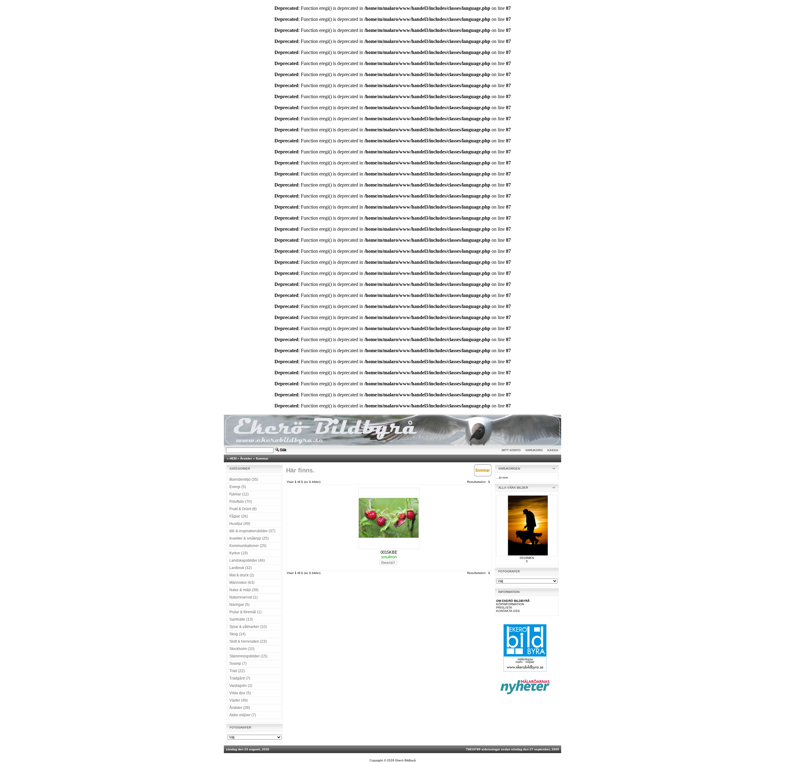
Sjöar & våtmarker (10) (248, 627)
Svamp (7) (238, 663)
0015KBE (389, 552)
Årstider (246, 458)
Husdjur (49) (239, 523)
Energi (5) (237, 487)
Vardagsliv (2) (240, 685)
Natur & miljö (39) (243, 590)
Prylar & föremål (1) (245, 612)
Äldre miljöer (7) (242, 715)
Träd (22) (237, 671)
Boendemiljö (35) (243, 479)
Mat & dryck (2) (241, 575)
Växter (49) (238, 700)
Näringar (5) (239, 604)
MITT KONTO (511, 450)
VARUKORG (534, 450)
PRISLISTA (504, 607)
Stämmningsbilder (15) (248, 656)
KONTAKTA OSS (508, 611)
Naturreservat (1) (243, 597)
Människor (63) (242, 582)
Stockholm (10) (242, 649)
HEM (233, 458)
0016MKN (527, 558)
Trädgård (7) (239, 678)
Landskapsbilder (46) (247, 560)
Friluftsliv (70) (240, 501)
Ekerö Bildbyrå (405, 760)
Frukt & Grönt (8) (243, 509)
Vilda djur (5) (240, 693)
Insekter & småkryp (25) (249, 538)
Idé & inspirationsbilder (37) (252, 531)
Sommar (262, 458)
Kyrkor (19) (238, 553)
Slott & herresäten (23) (248, 641)
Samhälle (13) (241, 619)
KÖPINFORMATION (510, 604)
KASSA (552, 450)
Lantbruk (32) (240, 568)
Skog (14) (237, 634)
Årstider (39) (239, 708)
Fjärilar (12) (239, 494)
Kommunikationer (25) (247, 546)
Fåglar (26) (238, 516)
